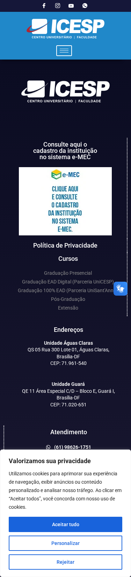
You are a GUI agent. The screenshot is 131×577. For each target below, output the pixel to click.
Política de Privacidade (65, 245)
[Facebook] (44, 6)
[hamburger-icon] (64, 50)
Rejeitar (65, 562)
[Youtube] (71, 6)
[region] (65, 513)
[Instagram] (57, 6)
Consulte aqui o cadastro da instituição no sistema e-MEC (65, 151)
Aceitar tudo (65, 524)
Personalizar (65, 543)
